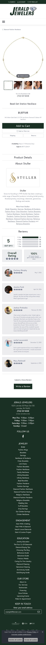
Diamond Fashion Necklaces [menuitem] (23, 489)
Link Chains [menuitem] (23, 464)
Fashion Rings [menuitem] (23, 450)
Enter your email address (23, 608)
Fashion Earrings (20, 216)
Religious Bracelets (23, 224)
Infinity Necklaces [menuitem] (23, 478)
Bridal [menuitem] (23, 447)
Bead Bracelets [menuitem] (23, 481)
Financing (23, 590)
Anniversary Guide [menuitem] (23, 570)
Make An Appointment (23, 599)
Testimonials (23, 587)
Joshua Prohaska (20, 307)
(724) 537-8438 (23, 96)
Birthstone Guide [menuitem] (23, 553)
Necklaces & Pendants (32, 209)
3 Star (19, 242)
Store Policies (23, 593)
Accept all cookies (30, 640)
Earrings (21, 209)
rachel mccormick (21, 340)
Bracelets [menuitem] (23, 452)
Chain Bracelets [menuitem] (23, 461)
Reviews (23, 231)
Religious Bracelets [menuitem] (23, 500)
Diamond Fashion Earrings (23, 219)
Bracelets (13, 209)
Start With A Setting (23, 524)
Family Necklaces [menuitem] (23, 472)
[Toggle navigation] (3, 22)
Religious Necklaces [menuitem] (23, 495)
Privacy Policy (32, 632)
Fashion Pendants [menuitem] (23, 483)
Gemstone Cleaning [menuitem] (23, 567)
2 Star (19, 244)
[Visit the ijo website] (32, 623)
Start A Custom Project (23, 532)
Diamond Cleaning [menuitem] (23, 564)
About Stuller (23, 163)
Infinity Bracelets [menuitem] (23, 475)
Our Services (23, 585)
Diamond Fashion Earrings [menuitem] (23, 492)
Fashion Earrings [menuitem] (23, 486)
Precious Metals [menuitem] (23, 558)
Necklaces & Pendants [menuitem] (23, 458)
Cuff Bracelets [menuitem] (23, 506)
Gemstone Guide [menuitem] (23, 556)
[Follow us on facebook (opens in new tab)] (23, 436)
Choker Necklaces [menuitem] (23, 514)
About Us (23, 582)
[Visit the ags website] (16, 623)
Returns (33, 135)
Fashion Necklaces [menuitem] (23, 469)
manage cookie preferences (21, 634)
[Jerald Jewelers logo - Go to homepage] (23, 11)
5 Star (19, 237)
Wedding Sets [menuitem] (23, 503)
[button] (11, 2)
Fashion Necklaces (13, 214)
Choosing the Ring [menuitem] (23, 550)
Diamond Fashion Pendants (25, 221)
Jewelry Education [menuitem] (23, 542)
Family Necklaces (27, 214)
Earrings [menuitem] (23, 455)
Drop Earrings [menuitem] (23, 509)
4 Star (19, 239)
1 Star (19, 246)
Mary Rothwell (19, 361)
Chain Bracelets (21, 211)
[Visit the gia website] (24, 623)
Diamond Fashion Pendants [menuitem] (23, 497)
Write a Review (23, 386)
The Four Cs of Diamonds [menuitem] (23, 544)
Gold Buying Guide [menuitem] (23, 572)
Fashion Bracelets (34, 211)
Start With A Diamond (23, 526)
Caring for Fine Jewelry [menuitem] (23, 561)
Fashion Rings (10, 211)
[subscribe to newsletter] (39, 612)
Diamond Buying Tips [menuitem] (23, 547)
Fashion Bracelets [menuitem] (23, 466)
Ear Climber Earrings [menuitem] (23, 511)
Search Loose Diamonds (23, 529)
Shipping (12, 135)
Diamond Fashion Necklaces (12, 29)
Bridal (7, 209)
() (40, 237)
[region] (23, 58)
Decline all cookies (15, 640)
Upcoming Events (23, 596)
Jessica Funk (19, 287)
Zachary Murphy (20, 270)
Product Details (23, 157)
